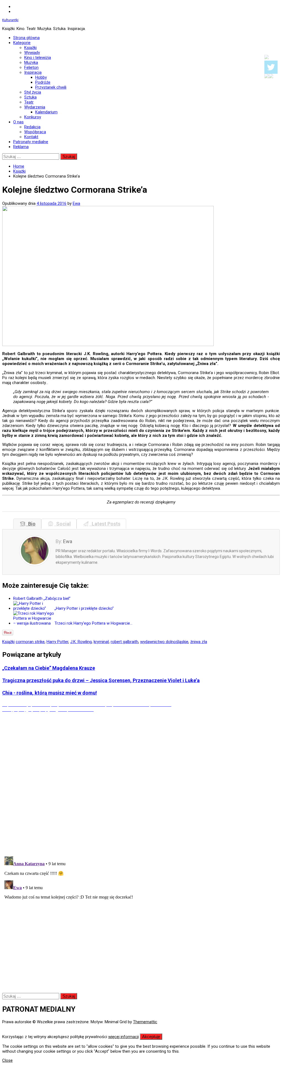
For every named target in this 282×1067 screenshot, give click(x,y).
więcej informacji (123, 1036)
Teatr (29, 102)
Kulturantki (10, 20)
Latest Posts (105, 524)
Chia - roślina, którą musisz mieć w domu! (49, 693)
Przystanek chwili (50, 87)
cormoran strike (30, 641)
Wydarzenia (34, 107)
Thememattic (145, 1021)
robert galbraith (124, 641)
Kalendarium (46, 112)
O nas (18, 121)
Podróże (42, 82)
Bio (31, 524)
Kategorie (22, 42)
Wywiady (32, 52)
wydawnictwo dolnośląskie (164, 641)
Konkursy (32, 117)
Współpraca (35, 131)
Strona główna (26, 37)
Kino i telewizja (37, 57)
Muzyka (31, 62)
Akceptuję (151, 1036)
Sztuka (30, 97)
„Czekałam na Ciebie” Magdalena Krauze (48, 668)
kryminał (101, 641)
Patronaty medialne (30, 141)
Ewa (76, 203)
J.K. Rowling (81, 641)
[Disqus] (141, 781)
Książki (30, 47)
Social (62, 524)
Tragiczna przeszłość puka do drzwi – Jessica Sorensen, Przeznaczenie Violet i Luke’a (101, 680)
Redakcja (32, 126)
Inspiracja (33, 72)
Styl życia (32, 92)
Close (7, 1060)
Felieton (31, 67)
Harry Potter (57, 641)
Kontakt (31, 136)
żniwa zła (198, 641)
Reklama (21, 146)
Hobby (41, 77)
